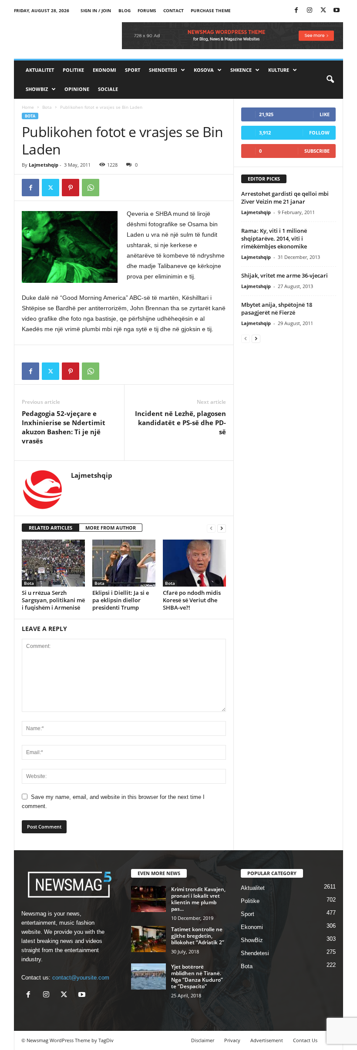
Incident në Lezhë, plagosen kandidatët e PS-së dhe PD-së (180, 422)
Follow (319, 132)
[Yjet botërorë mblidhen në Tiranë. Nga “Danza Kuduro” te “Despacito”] (148, 976)
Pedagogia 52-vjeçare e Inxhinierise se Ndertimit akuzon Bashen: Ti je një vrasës (63, 427)
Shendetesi (163, 70)
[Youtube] (336, 10)
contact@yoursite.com (80, 977)
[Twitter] (323, 10)
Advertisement (266, 1040)
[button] (330, 79)
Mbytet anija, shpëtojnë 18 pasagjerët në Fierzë (276, 308)
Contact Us (305, 1040)
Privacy (232, 1040)
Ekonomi (104, 70)
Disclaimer (202, 1040)
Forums (147, 10)
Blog (124, 10)
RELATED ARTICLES (50, 527)
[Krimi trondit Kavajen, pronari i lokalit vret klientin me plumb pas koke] (148, 899)
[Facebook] (296, 10)
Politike (73, 70)
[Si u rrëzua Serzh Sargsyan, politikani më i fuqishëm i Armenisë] (53, 563)
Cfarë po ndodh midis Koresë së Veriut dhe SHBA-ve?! (192, 600)
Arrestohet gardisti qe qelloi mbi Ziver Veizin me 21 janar (285, 197)
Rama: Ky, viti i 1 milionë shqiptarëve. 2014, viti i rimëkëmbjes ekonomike (274, 238)
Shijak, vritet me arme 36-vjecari (284, 275)
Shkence (241, 70)
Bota (47, 107)
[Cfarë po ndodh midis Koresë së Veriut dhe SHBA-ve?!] (194, 563)
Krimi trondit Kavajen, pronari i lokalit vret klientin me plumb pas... (198, 899)
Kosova (204, 70)
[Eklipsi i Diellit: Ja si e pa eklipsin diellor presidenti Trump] (123, 563)
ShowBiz (37, 89)
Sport (132, 70)
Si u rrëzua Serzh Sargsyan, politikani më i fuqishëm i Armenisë (53, 600)
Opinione (76, 89)
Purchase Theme (211, 10)
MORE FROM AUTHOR (110, 527)
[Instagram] (309, 10)
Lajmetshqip (43, 164)
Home (28, 107)
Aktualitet (40, 70)
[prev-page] (211, 528)
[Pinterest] (70, 187)
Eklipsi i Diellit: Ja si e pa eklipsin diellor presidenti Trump (120, 600)
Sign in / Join (96, 10)
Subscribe (317, 151)
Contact (173, 10)
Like (325, 114)
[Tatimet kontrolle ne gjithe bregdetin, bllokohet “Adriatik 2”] (148, 939)
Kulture (278, 70)
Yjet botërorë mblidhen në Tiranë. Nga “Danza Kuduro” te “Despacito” (197, 976)
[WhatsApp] (90, 187)
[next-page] (221, 528)
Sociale (108, 89)
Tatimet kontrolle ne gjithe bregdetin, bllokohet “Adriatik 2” (197, 936)
